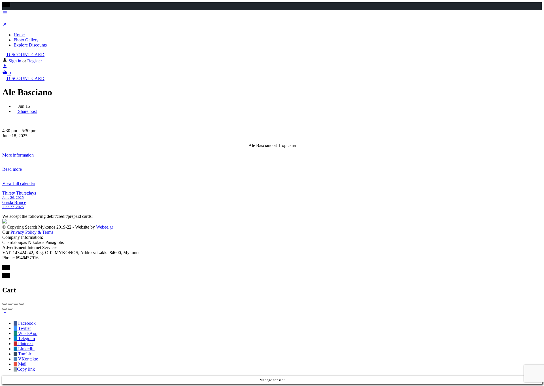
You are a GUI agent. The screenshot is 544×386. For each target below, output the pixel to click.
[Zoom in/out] (21, 304)
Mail (21, 364)
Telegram (26, 338)
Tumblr (24, 353)
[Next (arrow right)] (10, 309)
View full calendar (18, 183)
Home (19, 34)
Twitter (24, 328)
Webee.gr (104, 227)
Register (34, 60)
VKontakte (27, 359)
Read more (12, 169)
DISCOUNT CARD (25, 54)
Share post (27, 111)
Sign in (15, 60)
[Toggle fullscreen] (16, 304)
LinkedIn (26, 348)
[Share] (10, 304)
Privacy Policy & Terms (31, 232)
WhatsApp (27, 333)
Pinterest (25, 343)
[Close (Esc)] (4, 304)
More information (18, 155)
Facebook (26, 323)
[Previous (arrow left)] (4, 309)
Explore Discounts (30, 45)
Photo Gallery (26, 39)
